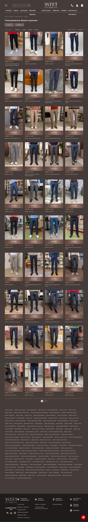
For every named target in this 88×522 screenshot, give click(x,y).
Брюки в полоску (9, 420)
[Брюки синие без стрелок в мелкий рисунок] (34, 154)
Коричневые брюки (62, 458)
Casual (16, 10)
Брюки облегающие (20, 420)
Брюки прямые (73, 415)
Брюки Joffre (59, 423)
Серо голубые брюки (52, 467)
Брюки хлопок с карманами (12, 437)
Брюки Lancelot (68, 423)
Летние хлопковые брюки (75, 437)
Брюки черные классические (68, 450)
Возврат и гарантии (23, 507)
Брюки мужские (49, 63)
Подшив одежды (57, 504)
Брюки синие (28, 415)
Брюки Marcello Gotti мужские (34, 426)
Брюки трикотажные (54, 412)
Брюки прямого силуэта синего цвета (73, 248)
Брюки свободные (51, 415)
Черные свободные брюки (12, 464)
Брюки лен (29, 418)
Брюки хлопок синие (23, 434)
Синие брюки (20, 467)
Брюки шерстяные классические (39, 412)
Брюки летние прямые (42, 445)
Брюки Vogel (77, 429)
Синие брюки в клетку (38, 461)
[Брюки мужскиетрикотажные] (34, 81)
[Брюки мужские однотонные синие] (54, 265)
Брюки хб (48, 469)
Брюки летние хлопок (10, 434)
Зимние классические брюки (12, 450)
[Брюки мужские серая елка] (34, 302)
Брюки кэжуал (51, 458)
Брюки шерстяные (10, 415)
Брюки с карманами (54, 472)
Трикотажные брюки (48, 437)
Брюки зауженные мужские (34, 420)
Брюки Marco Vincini (49, 426)
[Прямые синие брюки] (34, 44)
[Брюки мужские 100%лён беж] (34, 118)
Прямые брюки (63, 467)
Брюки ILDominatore (49, 423)
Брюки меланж (63, 418)
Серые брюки (29, 467)
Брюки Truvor (27, 429)
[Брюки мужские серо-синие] (54, 302)
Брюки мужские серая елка (32, 322)
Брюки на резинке (53, 418)
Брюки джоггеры (19, 469)
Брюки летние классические (60, 439)
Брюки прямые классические (68, 453)
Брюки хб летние (66, 442)
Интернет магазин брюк (11, 475)
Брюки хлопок (72, 409)
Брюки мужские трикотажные (52, 357)
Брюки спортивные (10, 418)
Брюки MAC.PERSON (10, 426)
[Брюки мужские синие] (74, 338)
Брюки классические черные (69, 412)
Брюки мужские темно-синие (12, 322)
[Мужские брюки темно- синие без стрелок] (34, 338)
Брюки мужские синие (71, 357)
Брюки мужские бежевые (71, 138)
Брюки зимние (42, 409)
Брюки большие (43, 472)
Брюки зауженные (32, 409)
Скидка (24, 29)
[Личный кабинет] (77, 5)
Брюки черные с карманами (65, 464)
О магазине (20, 504)
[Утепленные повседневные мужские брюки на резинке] (14, 44)
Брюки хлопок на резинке (36, 434)
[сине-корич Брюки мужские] (54, 154)
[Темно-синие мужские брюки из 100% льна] (74, 44)
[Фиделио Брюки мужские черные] (14, 81)
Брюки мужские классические (12, 357)
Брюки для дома (74, 469)
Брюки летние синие (45, 439)
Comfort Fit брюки (41, 475)
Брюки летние (63, 409)
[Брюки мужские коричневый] (74, 265)
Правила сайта (21, 509)
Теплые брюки (29, 458)
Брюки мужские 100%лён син (12, 138)
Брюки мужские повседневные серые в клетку (53, 101)
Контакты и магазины (72, 11)
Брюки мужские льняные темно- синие (73, 101)
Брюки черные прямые (35, 464)
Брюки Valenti (59, 429)
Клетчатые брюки (73, 458)
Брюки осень (35, 439)
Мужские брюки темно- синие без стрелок (33, 358)
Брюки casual (43, 431)
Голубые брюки (65, 469)
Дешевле (30, 29)
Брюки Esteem (39, 423)
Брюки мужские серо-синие (52, 322)
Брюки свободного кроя (66, 461)
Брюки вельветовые (52, 409)
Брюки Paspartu (74, 426)
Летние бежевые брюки (11, 448)
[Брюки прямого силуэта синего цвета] (74, 227)
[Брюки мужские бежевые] (74, 118)
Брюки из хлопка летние (61, 437)
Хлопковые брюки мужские (12, 439)
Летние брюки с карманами (75, 445)
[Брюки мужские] (54, 44)
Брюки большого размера (54, 475)
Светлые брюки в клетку (11, 461)
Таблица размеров (22, 512)
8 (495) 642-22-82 (11, 508)
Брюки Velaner (68, 429)
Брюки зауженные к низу (52, 461)
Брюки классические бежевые (58, 456)
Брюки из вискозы (25, 437)
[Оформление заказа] (82, 5)
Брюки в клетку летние (67, 448)
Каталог (9, 10)
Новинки (55, 10)
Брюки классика (23, 453)
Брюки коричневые (62, 415)
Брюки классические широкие (30, 450)
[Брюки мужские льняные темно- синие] (74, 81)
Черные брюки (24, 464)
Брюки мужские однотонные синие (52, 285)
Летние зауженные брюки (28, 445)
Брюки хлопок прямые (67, 434)
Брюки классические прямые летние (14, 442)
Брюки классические (20, 409)
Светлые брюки (78, 464)
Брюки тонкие (8, 423)
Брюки (9, 24)
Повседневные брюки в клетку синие (33, 285)
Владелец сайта (21, 515)
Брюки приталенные (63, 420)
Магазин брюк (22, 475)
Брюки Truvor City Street (38, 429)
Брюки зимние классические (21, 412)
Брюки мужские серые (11, 395)
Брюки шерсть (68, 431)
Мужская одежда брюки (31, 472)
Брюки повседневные (39, 415)
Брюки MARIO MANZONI (62, 426)
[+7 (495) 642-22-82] (72, 5)
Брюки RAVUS (18, 429)
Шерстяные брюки (19, 431)
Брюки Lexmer (77, 423)
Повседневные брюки (40, 458)
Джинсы (19, 24)
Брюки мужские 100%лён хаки (52, 138)
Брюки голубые (21, 418)
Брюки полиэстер (36, 437)
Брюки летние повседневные (12, 445)
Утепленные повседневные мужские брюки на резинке (12, 64)
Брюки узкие (56, 469)
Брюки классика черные (11, 453)
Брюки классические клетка (12, 456)
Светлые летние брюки (55, 442)
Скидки (64, 10)
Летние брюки (43, 442)
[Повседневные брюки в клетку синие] (34, 265)
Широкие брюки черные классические (49, 450)
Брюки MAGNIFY (21, 426)
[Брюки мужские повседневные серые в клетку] (54, 81)
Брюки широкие (18, 423)
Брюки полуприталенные (49, 420)
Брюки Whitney (9, 431)
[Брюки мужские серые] (14, 375)
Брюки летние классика (32, 442)
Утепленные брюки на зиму (24, 478)
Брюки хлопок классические (52, 434)
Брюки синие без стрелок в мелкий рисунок (32, 175)
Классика (24, 10)
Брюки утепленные (19, 458)
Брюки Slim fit (31, 475)
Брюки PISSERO (9, 429)
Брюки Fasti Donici (29, 423)
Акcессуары (46, 10)
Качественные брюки (66, 472)
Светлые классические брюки (29, 456)
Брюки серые (19, 415)
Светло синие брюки (40, 467)
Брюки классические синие (36, 453)
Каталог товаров (9, 16)
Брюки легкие (19, 472)
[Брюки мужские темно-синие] (14, 302)
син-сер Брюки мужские (71, 174)
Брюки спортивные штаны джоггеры (35, 469)
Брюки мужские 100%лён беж (32, 138)
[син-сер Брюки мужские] (74, 154)
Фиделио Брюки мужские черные (13, 101)
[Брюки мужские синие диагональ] (74, 302)
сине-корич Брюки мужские (52, 174)
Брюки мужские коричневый (72, 284)
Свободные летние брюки (52, 448)
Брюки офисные (9, 469)
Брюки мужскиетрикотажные (32, 101)
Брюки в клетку (9, 409)
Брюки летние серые (24, 448)
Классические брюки (43, 456)
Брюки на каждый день (75, 467)
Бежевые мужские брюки (40, 418)
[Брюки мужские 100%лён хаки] (54, 118)
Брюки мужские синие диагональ (73, 322)
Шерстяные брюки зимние (55, 431)
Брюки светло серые (10, 467)
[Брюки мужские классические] (14, 338)
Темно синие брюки (10, 478)
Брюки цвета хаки (67, 475)
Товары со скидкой (40, 504)
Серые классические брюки (52, 453)
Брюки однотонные (74, 418)
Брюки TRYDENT (50, 429)
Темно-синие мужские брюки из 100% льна (73, 64)
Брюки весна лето (25, 439)
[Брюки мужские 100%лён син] (14, 118)
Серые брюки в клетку (25, 461)
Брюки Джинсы (19, 16)
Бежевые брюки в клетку (32, 431)
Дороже (37, 29)
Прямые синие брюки (30, 63)
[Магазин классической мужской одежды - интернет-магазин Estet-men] (50, 5)
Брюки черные (9, 412)
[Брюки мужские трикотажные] (54, 338)
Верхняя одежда (32, 11)
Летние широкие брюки (38, 448)
